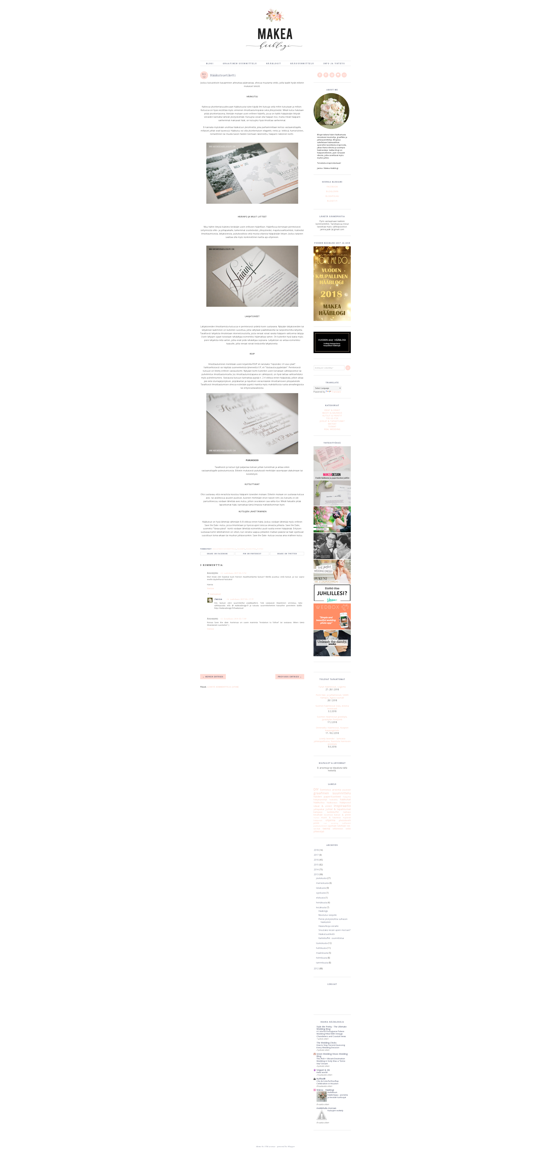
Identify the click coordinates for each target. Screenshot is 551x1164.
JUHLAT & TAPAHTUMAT (332, 421)
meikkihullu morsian (326, 1108)
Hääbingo (323, 911)
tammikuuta (322, 962)
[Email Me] (344, 75)
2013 (316, 874)
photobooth (345, 820)
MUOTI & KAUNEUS (332, 412)
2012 (316, 968)
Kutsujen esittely (335, 1110)
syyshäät (332, 825)
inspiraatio (342, 805)
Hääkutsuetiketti (327, 934)
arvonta (336, 789)
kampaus (318, 812)
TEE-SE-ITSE (332, 418)
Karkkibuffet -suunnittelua (331, 938)
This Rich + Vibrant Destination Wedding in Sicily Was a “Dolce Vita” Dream (331, 1061)
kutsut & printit (342, 814)
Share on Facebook (217, 554)
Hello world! (322, 1072)
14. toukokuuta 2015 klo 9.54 (233, 573)
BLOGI (210, 63)
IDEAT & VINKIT (332, 410)
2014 (316, 869)
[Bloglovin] (338, 75)
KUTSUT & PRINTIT (332, 415)
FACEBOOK (332, 186)
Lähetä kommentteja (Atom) (223, 687)
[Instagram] (332, 75)
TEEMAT (332, 426)
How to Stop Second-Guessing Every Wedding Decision (331, 1046)
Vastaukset (215, 594)
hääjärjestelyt (320, 799)
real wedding (331, 823)
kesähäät (318, 814)
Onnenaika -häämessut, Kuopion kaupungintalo (332, 729)
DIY (316, 789)
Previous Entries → (290, 676)
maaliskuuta (322, 953)
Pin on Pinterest (252, 554)
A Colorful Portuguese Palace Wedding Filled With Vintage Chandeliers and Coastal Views (331, 1034)
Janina (218, 599)
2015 (316, 864)
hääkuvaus (332, 802)
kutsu (260, 549)
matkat (316, 818)
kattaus (347, 812)
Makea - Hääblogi (325, 1090)
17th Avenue (270, 1146)
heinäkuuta (322, 902)
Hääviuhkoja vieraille (329, 926)
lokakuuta (321, 888)
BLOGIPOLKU (332, 196)
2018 (316, 850)
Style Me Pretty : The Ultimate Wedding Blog (332, 1027)
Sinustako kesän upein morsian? (335, 930)
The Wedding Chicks (326, 1042)
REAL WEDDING (332, 429)
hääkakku (333, 799)
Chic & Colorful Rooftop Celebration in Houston (328, 1082)
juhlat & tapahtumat (338, 809)
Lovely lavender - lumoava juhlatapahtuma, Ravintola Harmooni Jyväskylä (332, 741)
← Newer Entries (213, 676)
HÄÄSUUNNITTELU (302, 63)
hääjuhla (347, 797)
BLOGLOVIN (332, 191)
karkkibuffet (333, 812)
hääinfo (241, 549)
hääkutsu (251, 549)
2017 (316, 855)
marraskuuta (322, 883)
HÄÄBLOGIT (273, 63)
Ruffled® (321, 1078)
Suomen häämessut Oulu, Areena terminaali (332, 707)
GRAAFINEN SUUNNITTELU (240, 63)
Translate (336, 391)
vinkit (348, 828)
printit (316, 823)
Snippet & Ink (323, 1070)
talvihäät (341, 825)
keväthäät (328, 815)
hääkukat (345, 799)
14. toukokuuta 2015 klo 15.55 (240, 599)
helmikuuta (322, 957)
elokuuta (320, 897)
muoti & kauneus (331, 817)
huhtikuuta (321, 948)
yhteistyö (319, 831)
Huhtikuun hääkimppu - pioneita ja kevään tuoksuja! (338, 1095)
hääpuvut (345, 802)
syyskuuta (321, 892)
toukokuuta (322, 943)
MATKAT (332, 423)
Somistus (325, 789)
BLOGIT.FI (332, 200)
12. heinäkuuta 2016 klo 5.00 (233, 618)
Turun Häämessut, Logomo (332, 686)
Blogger (291, 1146)
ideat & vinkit (323, 806)
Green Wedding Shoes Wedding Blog (332, 1055)
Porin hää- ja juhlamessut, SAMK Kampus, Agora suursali (332, 696)
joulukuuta (321, 878)
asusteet (346, 789)
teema (326, 828)
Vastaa (210, 588)
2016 (316, 859)
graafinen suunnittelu (224, 549)
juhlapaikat (319, 809)
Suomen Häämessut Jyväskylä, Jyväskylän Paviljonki (332, 718)
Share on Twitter (287, 554)
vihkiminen (338, 828)
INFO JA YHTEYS (334, 63)
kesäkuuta (321, 907)
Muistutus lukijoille (328, 915)
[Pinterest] (326, 75)
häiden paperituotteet (327, 796)
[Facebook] (320, 75)
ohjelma (330, 820)
